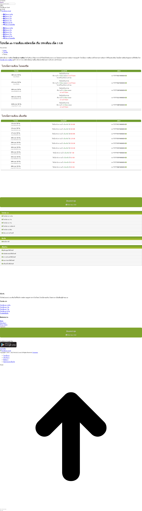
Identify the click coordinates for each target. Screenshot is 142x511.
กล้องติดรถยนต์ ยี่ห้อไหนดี (9, 253)
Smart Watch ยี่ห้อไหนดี (8, 260)
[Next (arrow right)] (2, 510)
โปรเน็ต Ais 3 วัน (7, 223)
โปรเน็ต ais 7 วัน (4, 309)
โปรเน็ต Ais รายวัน (8, 216)
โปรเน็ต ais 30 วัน (5, 311)
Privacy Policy (4, 324)
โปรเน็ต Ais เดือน (7, 229)
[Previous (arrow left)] (0, 510)
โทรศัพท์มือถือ (4, 313)
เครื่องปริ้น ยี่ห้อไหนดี (8, 263)
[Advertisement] (49, 182)
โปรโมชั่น (3, 348)
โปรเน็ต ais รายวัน (5, 305)
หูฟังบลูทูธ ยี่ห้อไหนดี (8, 250)
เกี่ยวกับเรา (3, 323)
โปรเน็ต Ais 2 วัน (7, 219)
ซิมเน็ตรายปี (6, 241)
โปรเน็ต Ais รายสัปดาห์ (9, 226)
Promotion (35, 352)
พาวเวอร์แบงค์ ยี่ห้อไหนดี (9, 257)
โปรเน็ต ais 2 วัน (4, 307)
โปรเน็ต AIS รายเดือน (6, 60)
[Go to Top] (71, 507)
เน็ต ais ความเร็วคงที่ (8, 233)
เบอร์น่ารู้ (2, 326)
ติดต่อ (1, 321)
